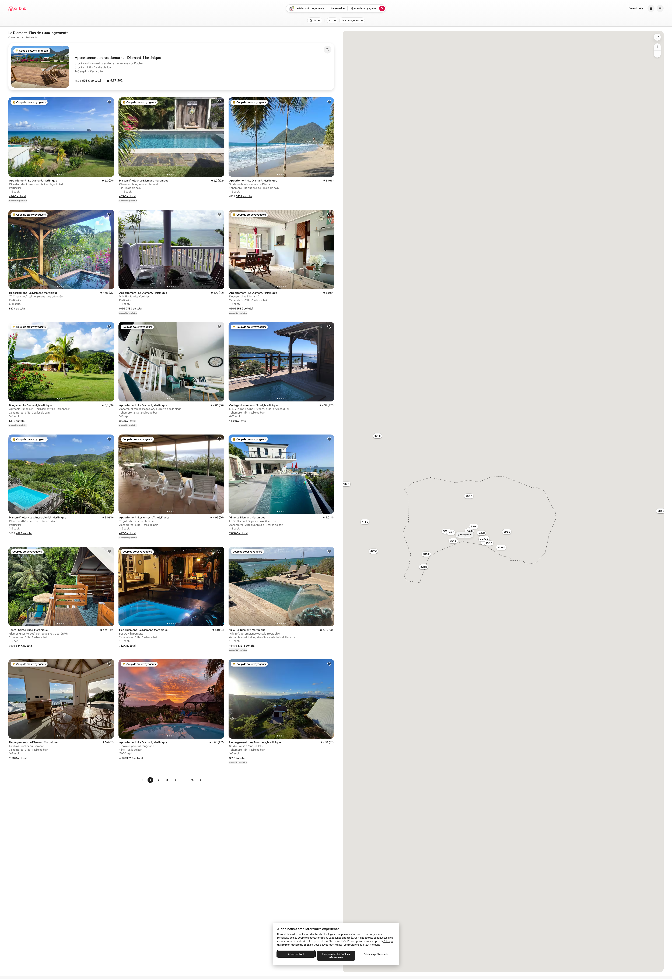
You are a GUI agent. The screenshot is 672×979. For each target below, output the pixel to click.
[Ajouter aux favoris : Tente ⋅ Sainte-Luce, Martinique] (109, 551)
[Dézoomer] (657, 46)
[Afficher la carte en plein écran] (657, 37)
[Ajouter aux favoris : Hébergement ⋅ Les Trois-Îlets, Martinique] (329, 664)
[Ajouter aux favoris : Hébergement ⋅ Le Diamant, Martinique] (109, 214)
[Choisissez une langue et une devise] (651, 8)
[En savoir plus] (36, 37)
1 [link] (150, 780)
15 (192, 780)
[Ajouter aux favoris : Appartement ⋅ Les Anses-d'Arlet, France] (219, 439)
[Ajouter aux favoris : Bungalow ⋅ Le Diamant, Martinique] (109, 326)
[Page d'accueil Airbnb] (17, 8)
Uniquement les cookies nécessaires (336, 956)
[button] (91, 81)
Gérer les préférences (376, 954)
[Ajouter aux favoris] (327, 50)
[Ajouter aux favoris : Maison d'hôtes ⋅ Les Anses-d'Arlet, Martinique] (109, 439)
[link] (142, 780)
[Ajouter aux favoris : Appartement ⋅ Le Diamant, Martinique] (109, 102)
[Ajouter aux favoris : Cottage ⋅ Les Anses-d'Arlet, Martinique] (329, 326)
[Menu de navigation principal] (660, 8)
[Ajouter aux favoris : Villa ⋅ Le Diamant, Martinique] (329, 439)
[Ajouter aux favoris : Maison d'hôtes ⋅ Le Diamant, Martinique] (219, 102)
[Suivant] (200, 780)
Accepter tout (296, 954)
